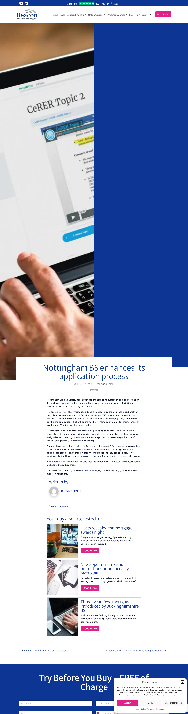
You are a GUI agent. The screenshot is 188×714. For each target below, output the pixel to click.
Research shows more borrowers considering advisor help (134, 650)
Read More (90, 550)
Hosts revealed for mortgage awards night (107, 530)
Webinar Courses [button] (116, 15)
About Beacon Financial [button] (72, 15)
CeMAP (87, 470)
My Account (141, 15)
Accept (127, 702)
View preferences (173, 702)
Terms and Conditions (155, 709)
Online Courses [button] (96, 15)
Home (55, 15)
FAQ (131, 15)
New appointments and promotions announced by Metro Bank (105, 569)
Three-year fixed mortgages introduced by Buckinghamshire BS (110, 606)
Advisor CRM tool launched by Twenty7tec (45, 650)
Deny (150, 702)
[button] (182, 682)
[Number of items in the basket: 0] (151, 15)
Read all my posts (58, 506)
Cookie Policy (141, 709)
